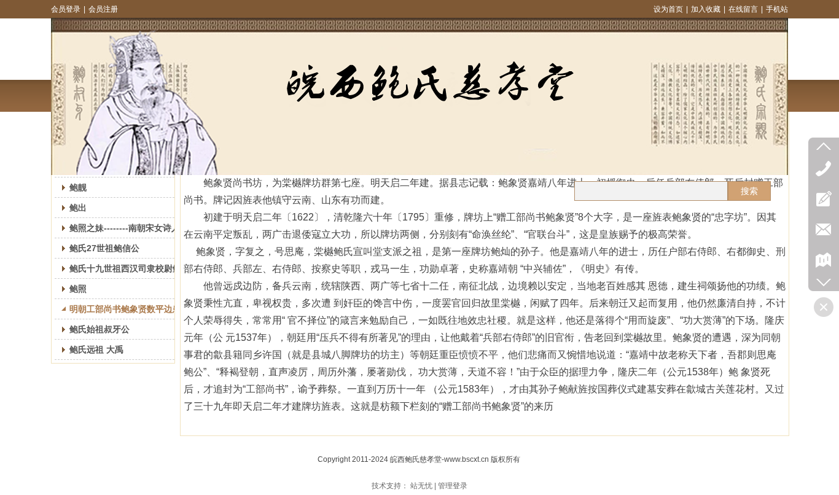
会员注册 (103, 9)
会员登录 (65, 9)
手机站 (777, 9)
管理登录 (452, 485)
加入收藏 (705, 9)
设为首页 (668, 9)
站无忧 (421, 485)
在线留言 (743, 9)
